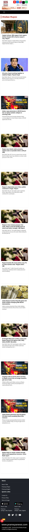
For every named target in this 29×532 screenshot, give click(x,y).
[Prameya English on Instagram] (16, 515)
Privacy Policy (5, 497)
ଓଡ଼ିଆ (18, 5)
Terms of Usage (6, 500)
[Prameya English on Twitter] (13, 515)
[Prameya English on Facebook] (9, 515)
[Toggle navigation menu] (4, 12)
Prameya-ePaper (6, 486)
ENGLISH (24, 5)
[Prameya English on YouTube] (20, 515)
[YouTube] (14, 2)
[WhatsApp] (26, 2)
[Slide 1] (14, 7)
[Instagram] (20, 2)
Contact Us (4, 495)
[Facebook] (17, 2)
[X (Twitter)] (23, 2)
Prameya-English (6, 489)
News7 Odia (5, 484)
